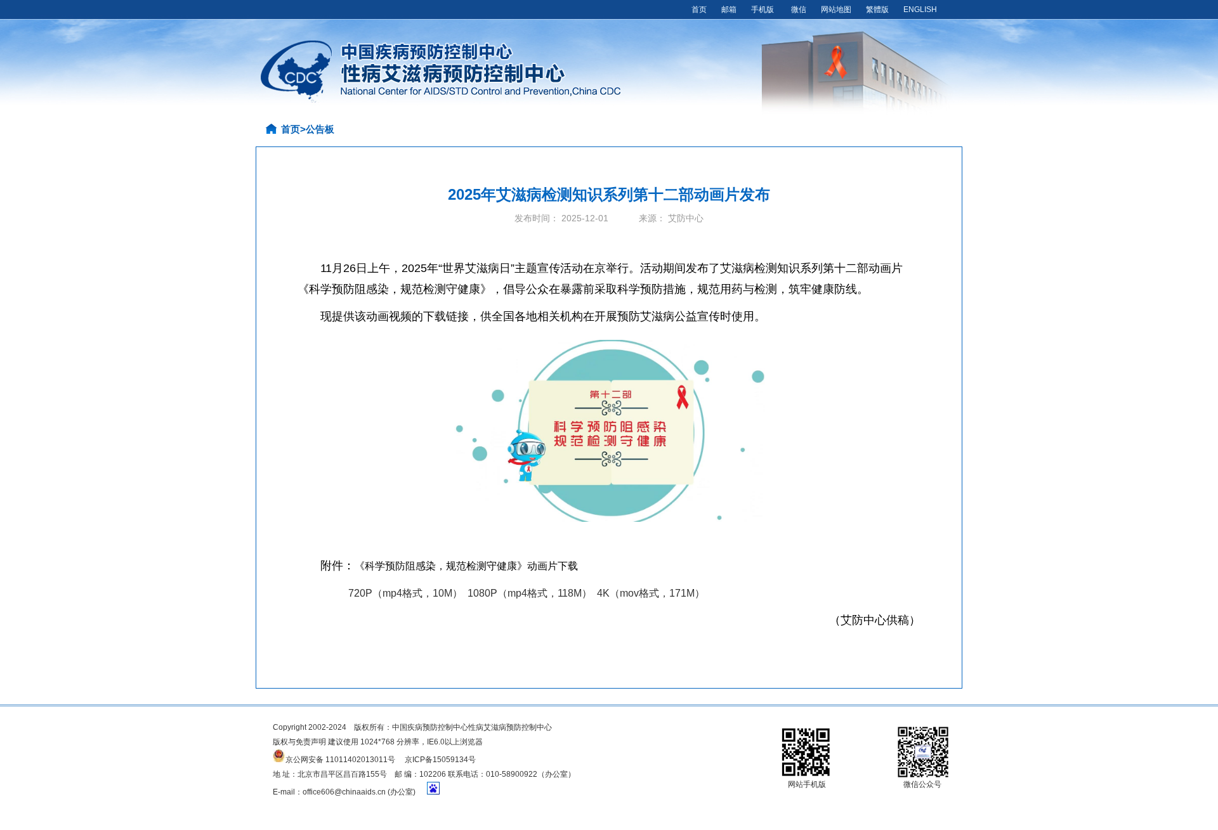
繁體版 (877, 9)
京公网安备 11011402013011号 (340, 758)
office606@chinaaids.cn (344, 792)
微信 (798, 9)
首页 (699, 9)
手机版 (762, 9)
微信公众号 (922, 784)
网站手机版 (807, 784)
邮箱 (729, 9)
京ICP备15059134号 (440, 759)
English (920, 9)
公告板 (320, 129)
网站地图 (836, 9)
